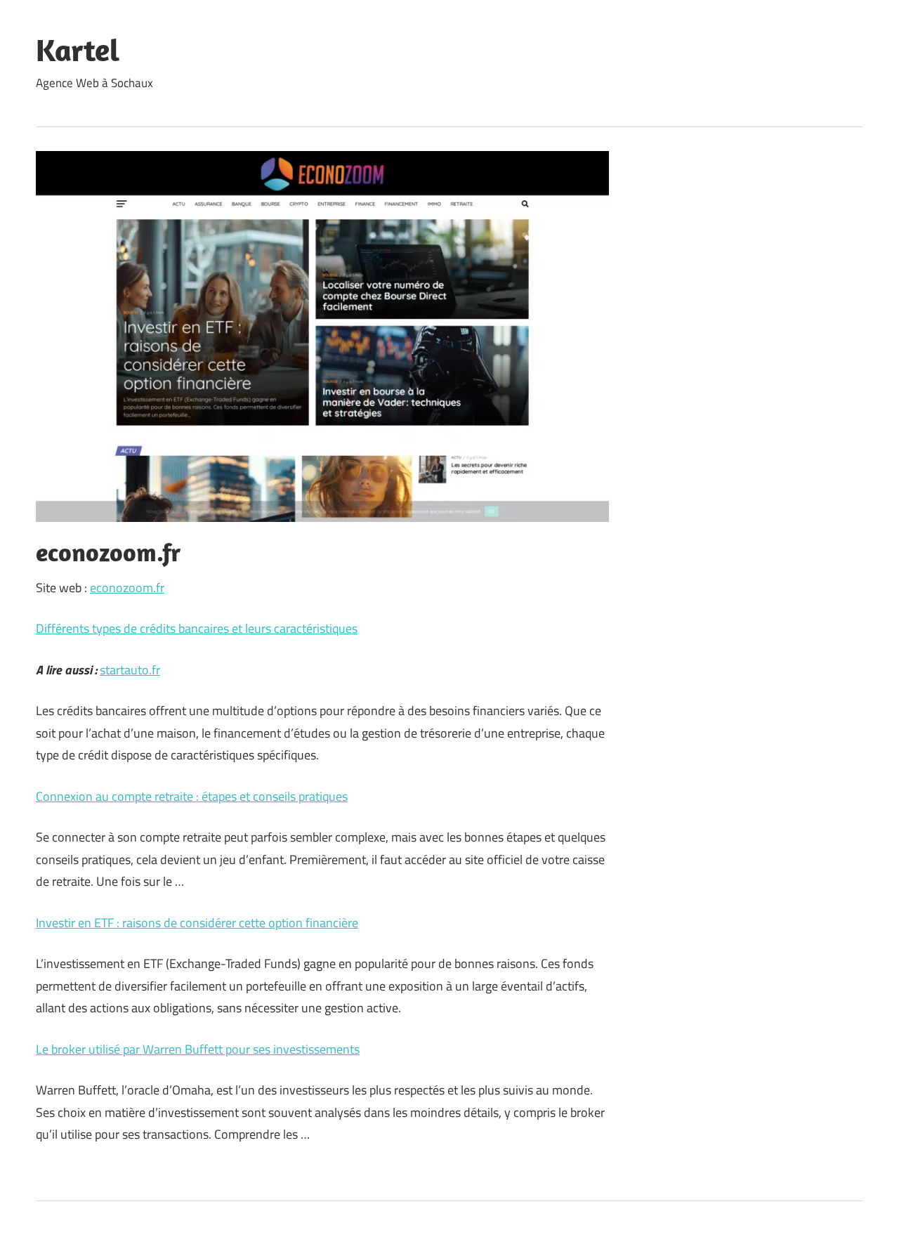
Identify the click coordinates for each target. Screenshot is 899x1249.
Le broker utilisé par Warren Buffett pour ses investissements (198, 1049)
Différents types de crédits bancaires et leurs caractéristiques (196, 628)
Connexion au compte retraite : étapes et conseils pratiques (192, 796)
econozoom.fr (127, 587)
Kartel (77, 50)
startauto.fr (130, 669)
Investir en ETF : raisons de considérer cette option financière (197, 922)
